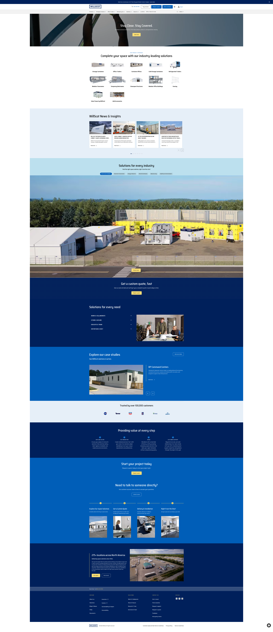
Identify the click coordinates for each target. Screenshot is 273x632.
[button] (269, 625)
